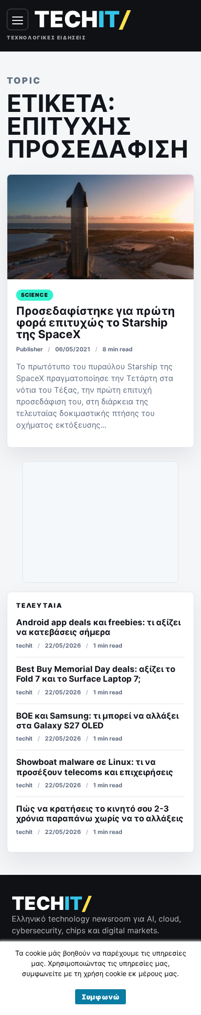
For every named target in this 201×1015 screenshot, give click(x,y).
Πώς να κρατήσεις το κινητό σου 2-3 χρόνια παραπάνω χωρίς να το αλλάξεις (99, 813)
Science (34, 294)
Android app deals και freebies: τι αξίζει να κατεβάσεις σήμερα (98, 627)
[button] (100, 996)
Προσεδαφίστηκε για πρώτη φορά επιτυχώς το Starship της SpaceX (95, 322)
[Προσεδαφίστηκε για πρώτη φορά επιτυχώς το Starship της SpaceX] (100, 227)
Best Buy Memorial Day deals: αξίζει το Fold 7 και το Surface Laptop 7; (95, 674)
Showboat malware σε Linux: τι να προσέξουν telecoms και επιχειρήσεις (94, 767)
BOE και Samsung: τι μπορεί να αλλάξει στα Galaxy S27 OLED (97, 720)
